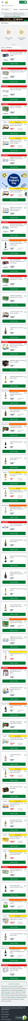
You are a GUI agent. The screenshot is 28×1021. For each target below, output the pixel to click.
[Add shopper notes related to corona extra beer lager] (25, 124)
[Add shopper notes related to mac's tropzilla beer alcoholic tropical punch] (25, 260)
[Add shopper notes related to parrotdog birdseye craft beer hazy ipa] (25, 803)
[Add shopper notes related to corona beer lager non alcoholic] (25, 738)
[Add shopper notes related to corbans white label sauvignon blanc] (25, 605)
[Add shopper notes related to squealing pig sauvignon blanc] (25, 853)
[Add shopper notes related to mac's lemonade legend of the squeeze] (25, 52)
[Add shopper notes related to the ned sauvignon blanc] (25, 540)
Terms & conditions (6, 1019)
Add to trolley (14, 63)
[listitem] (15, 44)
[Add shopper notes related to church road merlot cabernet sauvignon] (25, 950)
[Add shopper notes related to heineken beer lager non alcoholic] (25, 688)
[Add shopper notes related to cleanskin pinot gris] (25, 589)
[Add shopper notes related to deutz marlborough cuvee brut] (25, 410)
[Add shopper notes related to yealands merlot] (25, 705)
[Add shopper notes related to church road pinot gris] (25, 458)
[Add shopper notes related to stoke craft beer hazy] (25, 787)
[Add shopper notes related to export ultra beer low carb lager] (25, 88)
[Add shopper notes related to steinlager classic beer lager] (25, 426)
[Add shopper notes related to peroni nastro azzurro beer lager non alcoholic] (25, 967)
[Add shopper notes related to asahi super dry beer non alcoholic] (25, 670)
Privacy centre (4, 1017)
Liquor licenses (4, 1012)
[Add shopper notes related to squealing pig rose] (25, 653)
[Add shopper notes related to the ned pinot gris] (25, 328)
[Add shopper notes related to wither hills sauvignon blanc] (25, 771)
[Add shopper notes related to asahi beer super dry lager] (25, 360)
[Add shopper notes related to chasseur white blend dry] (25, 901)
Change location (16, 16)
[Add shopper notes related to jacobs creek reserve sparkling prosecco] (25, 572)
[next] (26, 194)
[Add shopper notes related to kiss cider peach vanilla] (25, 474)
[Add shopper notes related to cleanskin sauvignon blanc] (25, 376)
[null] (14, 180)
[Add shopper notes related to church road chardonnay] (25, 934)
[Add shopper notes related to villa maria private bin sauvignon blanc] (25, 820)
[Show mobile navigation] (2, 2)
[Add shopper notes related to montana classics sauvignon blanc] (25, 392)
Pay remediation (5, 1014)
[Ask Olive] (24, 1018)
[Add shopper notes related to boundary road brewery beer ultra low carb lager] (25, 224)
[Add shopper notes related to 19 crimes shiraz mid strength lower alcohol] (25, 242)
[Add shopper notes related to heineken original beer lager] (25, 106)
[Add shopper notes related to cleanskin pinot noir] (25, 556)
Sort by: (3, 47)
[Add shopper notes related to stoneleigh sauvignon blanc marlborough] (25, 507)
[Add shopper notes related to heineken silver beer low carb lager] (25, 70)
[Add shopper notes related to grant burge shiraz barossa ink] (25, 885)
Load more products (14, 984)
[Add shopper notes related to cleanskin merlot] (25, 442)
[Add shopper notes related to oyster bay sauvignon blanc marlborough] (25, 490)
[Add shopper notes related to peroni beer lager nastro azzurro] (25, 524)
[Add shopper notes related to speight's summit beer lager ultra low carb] (25, 140)
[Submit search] (3, 9)
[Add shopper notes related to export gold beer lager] (25, 837)
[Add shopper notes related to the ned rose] (25, 755)
